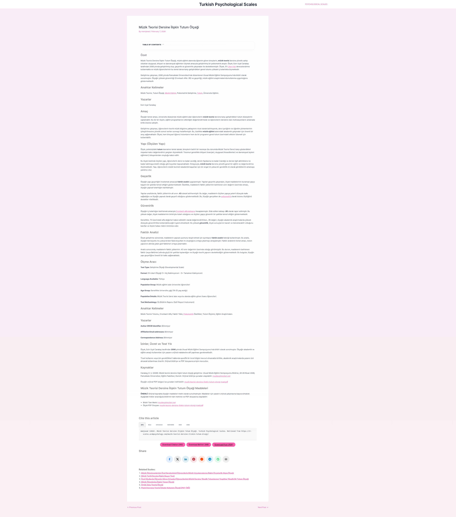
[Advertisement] (302, 32)
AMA (188, 425)
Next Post (263, 507)
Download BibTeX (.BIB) (199, 444)
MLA (149, 425)
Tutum (199, 93)
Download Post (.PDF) (224, 444)
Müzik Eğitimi (170, 93)
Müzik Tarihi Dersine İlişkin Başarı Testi (158, 476)
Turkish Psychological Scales (228, 4)
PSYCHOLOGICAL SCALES (316, 4)
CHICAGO (159, 425)
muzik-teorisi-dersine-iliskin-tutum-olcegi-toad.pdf (206, 382)
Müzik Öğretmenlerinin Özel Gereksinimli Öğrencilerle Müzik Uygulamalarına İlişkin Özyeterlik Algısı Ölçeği (187, 473)
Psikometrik (188, 314)
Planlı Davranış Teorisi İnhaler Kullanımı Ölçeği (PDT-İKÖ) (165, 488)
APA (142, 425)
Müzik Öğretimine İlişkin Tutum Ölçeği (157, 482)
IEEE (180, 425)
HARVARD (170, 425)
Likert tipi (232, 66)
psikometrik (226, 196)
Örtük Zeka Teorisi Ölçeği (152, 485)
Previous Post (134, 507)
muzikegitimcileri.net (221, 376)
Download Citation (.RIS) (172, 444)
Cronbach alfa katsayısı (185, 211)
